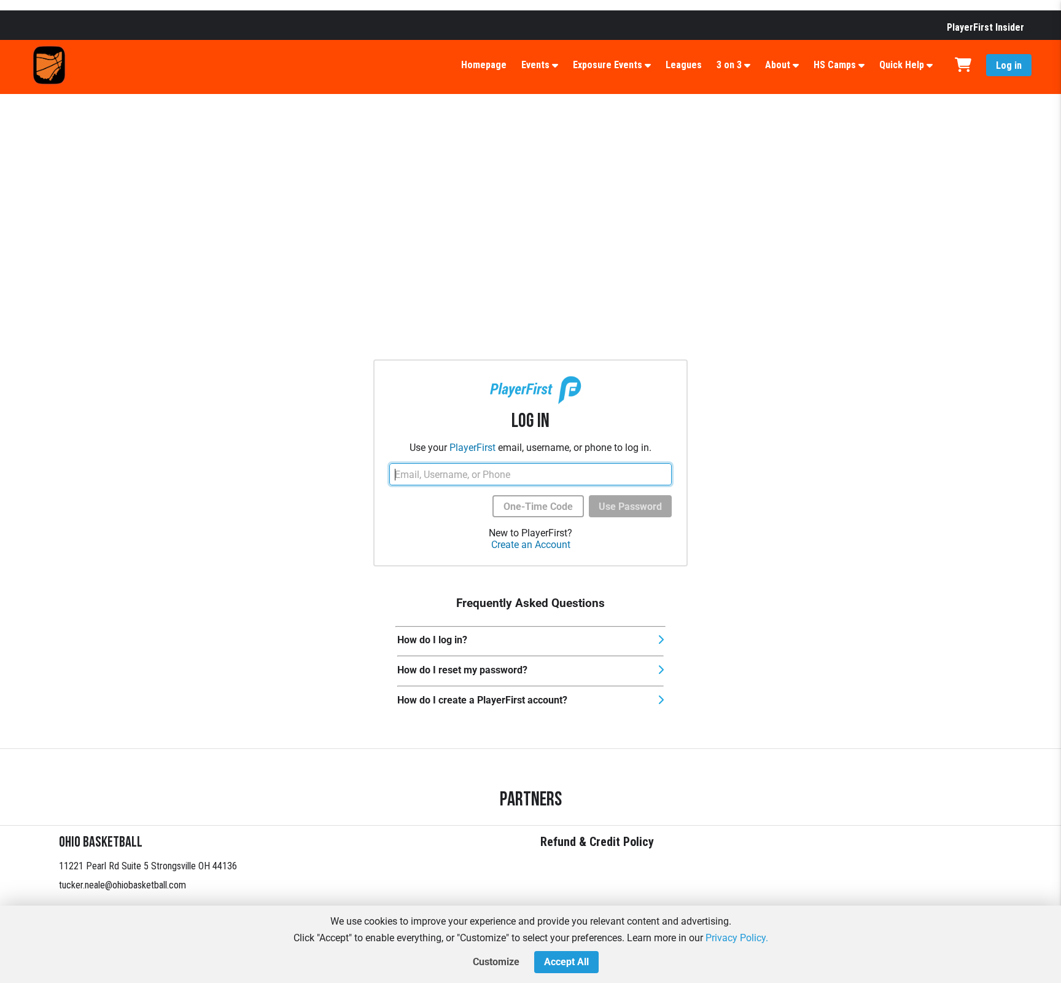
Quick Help (901, 65)
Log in (1009, 65)
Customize (496, 962)
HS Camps (835, 65)
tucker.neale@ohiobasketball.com (122, 885)
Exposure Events (607, 65)
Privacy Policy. (736, 938)
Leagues (684, 65)
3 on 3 (729, 65)
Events (535, 65)
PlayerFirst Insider (985, 27)
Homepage (484, 65)
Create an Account (530, 544)
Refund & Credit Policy (597, 842)
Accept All (566, 962)
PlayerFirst (472, 447)
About (777, 65)
